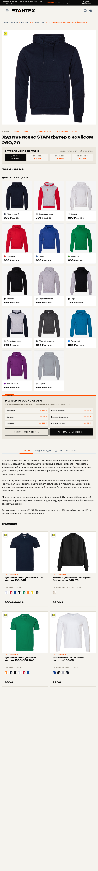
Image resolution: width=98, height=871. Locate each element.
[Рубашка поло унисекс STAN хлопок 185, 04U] (25, 552)
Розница (50, 3)
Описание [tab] (26, 451)
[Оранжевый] (28, 592)
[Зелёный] (24, 592)
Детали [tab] (58, 451)
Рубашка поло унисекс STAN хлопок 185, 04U (24, 578)
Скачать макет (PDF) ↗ (26, 432)
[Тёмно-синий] (11, 672)
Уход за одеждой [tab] (43, 451)
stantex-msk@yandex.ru (70, 2)
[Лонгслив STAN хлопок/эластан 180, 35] (73, 632)
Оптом (58, 3)
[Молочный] (54, 592)
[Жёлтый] (32, 592)
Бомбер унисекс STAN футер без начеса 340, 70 (72, 578)
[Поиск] (85, 10)
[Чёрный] (19, 592)
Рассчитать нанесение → (71, 432)
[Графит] (37, 592)
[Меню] (7, 10)
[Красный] (11, 592)
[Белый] (6, 592)
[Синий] (15, 592)
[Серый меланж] (63, 672)
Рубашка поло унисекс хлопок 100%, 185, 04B (20, 658)
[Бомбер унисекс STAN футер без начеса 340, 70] (73, 552)
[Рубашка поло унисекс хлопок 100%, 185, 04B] (25, 632)
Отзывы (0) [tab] (71, 451)
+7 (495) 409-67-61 (86, 2)
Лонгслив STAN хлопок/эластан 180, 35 (68, 658)
